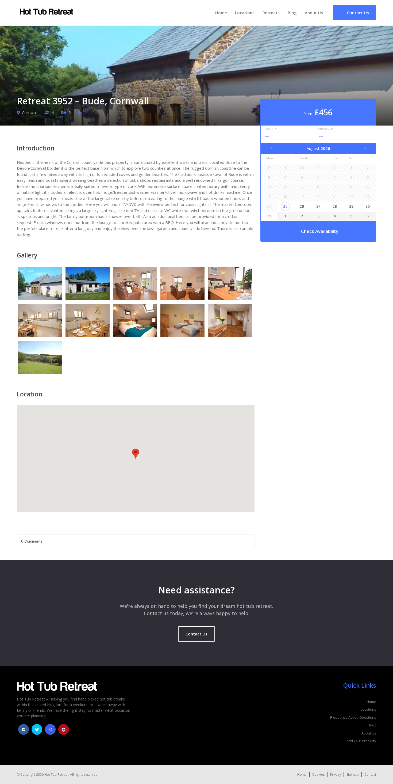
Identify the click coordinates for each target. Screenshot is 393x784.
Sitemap (352, 774)
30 (367, 206)
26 (302, 206)
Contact (370, 774)
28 (335, 206)
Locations (245, 12)
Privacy (335, 774)
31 (269, 216)
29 (351, 206)
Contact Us (196, 634)
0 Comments (32, 541)
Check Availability (319, 231)
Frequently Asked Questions (353, 717)
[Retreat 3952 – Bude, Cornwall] (40, 284)
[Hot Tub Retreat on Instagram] (50, 729)
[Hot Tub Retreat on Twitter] (37, 729)
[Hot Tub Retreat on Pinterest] (63, 729)
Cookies (318, 774)
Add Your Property (361, 740)
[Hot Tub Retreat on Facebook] (23, 729)
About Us (314, 12)
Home (221, 12)
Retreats (271, 12)
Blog (292, 12)
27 (318, 206)
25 (285, 206)
